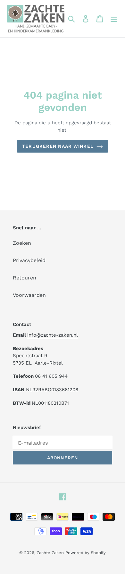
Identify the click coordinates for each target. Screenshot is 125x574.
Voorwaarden (29, 295)
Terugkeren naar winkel (57, 146)
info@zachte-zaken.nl (52, 335)
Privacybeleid (29, 260)
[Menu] (114, 19)
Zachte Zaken (50, 552)
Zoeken (22, 243)
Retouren (24, 278)
